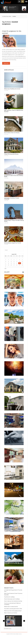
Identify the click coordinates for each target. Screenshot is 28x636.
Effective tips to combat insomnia (11, 606)
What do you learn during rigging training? (13, 610)
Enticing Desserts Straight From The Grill (12, 242)
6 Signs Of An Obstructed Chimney (11, 154)
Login (19, 1)
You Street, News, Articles (6, 16)
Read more (6, 63)
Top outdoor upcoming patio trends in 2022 (13, 608)
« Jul (5, 268)
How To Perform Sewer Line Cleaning (11, 132)
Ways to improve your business (10, 612)
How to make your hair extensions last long (13, 601)
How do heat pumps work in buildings (12, 598)
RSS (22, 1)
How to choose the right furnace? (12, 7)
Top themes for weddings (9, 596)
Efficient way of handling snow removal (12, 88)
